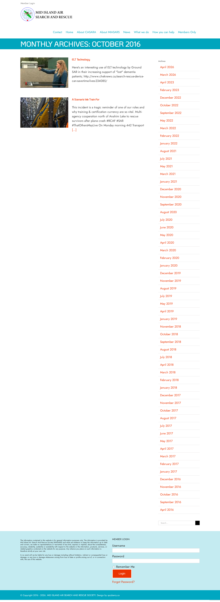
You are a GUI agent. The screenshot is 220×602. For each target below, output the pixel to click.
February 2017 (169, 464)
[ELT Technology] (44, 72)
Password (118, 556)
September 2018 (170, 342)
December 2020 (170, 189)
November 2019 (170, 281)
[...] (74, 130)
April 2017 (167, 449)
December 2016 (170, 479)
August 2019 (168, 288)
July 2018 (166, 357)
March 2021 (168, 174)
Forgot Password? (123, 582)
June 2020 (166, 227)
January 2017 (168, 471)
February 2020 (169, 258)
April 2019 (167, 311)
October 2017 (169, 410)
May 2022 (166, 120)
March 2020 (168, 250)
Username (118, 545)
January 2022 (168, 143)
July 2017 (166, 426)
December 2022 (170, 97)
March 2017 (168, 456)
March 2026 (168, 75)
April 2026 (167, 67)
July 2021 (166, 159)
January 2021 (168, 181)
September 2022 (170, 113)
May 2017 (166, 441)
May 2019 (166, 304)
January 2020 (168, 265)
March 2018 (168, 372)
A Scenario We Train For (85, 99)
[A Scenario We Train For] (44, 112)
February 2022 (169, 136)
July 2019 (166, 296)
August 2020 (168, 212)
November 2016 (170, 487)
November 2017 (170, 403)
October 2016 (169, 494)
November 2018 (170, 326)
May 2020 (166, 235)
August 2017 (168, 418)
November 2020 (170, 197)
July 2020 (166, 220)
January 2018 (168, 387)
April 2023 (167, 82)
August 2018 (168, 349)
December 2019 (170, 273)
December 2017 (170, 395)
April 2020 (167, 242)
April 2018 (167, 365)
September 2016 (170, 502)
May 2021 (166, 166)
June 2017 (166, 433)
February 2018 (169, 380)
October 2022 (169, 105)
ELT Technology (81, 59)
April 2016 (167, 510)
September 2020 (171, 204)
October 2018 (169, 334)
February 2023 (169, 90)
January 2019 (168, 319)
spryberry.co (114, 595)
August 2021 (168, 151)
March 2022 (168, 128)
